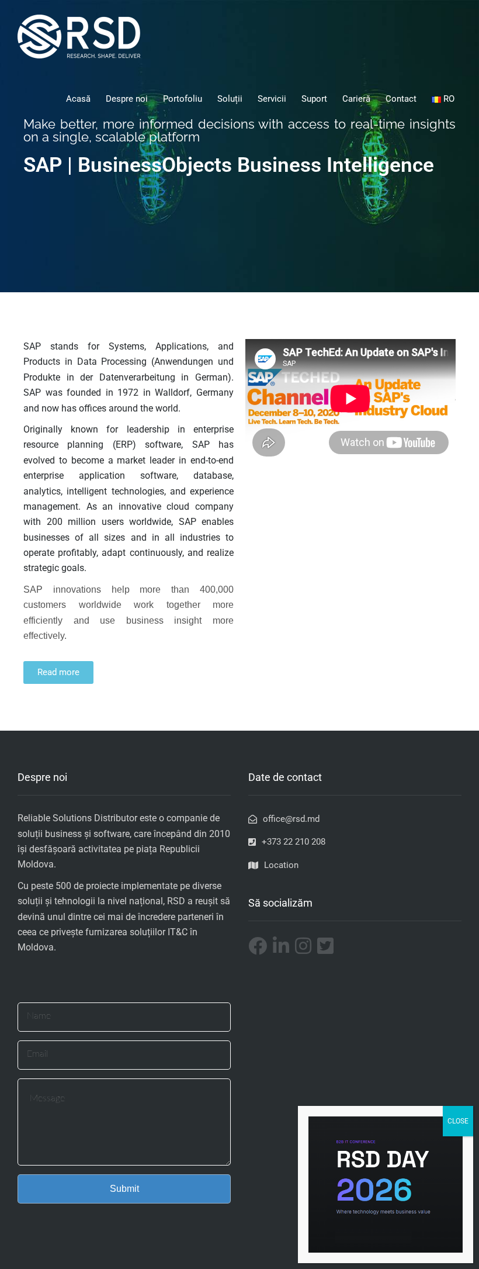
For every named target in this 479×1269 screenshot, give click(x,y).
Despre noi (127, 99)
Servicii (272, 99)
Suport (314, 99)
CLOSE (457, 1121)
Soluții (229, 99)
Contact (401, 99)
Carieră (356, 99)
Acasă (78, 99)
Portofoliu (182, 99)
